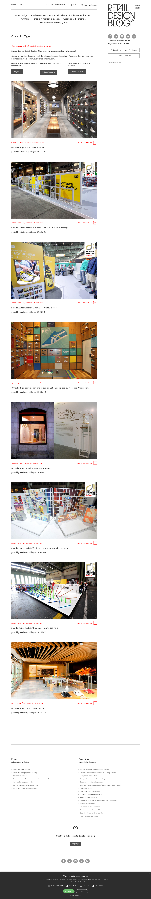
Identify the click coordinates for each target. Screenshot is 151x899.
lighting (36, 18)
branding (79, 18)
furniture (25, 18)
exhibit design (61, 15)
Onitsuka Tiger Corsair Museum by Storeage (31, 468)
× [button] (149, 873)
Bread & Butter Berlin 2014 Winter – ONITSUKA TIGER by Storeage (39, 227)
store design (21, 15)
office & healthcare (80, 15)
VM (41, 463)
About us (49, 5)
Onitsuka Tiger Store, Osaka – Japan (27, 147)
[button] (49, 885)
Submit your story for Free (124, 50)
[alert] (75, 885)
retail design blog (27, 151)
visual (14, 463)
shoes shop (16, 703)
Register (17, 71)
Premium (76, 5)
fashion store (17, 142)
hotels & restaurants (41, 15)
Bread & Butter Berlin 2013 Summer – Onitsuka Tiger (34, 308)
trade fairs (39, 223)
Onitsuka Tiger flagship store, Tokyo (27, 708)
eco (66, 22)
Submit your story (63, 5)
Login (13, 5)
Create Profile (124, 55)
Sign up (75, 843)
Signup (21, 5)
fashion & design (51, 18)
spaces (28, 142)
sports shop (25, 383)
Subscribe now (48, 72)
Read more (87, 882)
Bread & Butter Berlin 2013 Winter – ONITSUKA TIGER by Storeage (39, 548)
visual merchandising (50, 22)
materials (67, 18)
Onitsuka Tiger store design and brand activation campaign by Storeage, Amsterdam (50, 388)
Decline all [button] (82, 891)
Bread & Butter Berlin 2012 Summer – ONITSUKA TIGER (34, 628)
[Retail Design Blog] (124, 16)
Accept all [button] (69, 891)
